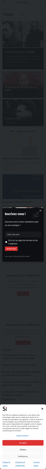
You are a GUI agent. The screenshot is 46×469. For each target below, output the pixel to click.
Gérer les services (22, 435)
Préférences (23, 456)
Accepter (23, 443)
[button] (42, 408)
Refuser (23, 449)
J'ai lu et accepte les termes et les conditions (23, 242)
